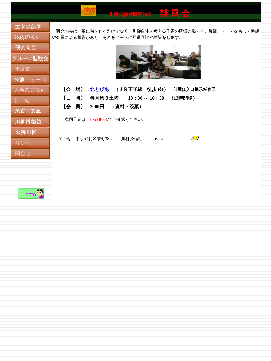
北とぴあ (99, 89)
